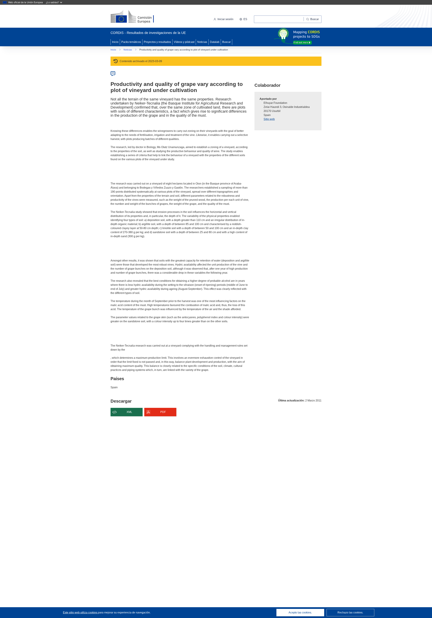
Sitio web (269, 119)
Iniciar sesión (225, 19)
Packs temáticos (131, 42)
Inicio (115, 42)
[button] (243, 19)
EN (113, 73)
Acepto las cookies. (300, 612)
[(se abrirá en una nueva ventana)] (138, 17)
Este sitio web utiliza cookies (80, 612)
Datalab (214, 42)
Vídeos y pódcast (184, 42)
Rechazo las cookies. (350, 612)
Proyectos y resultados (157, 42)
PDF (163, 412)
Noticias (202, 42)
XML (129, 412)
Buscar (226, 42)
